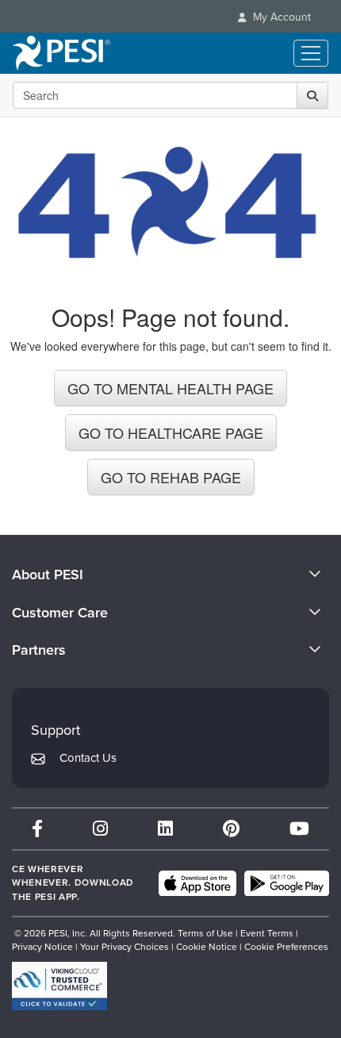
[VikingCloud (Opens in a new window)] (59, 986)
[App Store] (197, 883)
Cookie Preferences (286, 947)
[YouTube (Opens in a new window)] (299, 829)
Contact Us (88, 758)
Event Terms (266, 933)
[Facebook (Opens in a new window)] (37, 829)
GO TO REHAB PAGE (171, 477)
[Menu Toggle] (310, 53)
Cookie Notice (206, 947)
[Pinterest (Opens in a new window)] (231, 829)
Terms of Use (205, 933)
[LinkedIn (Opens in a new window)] (165, 829)
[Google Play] (286, 883)
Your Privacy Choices (124, 947)
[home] (61, 53)
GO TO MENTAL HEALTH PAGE (170, 388)
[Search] (312, 95)
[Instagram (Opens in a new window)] (100, 829)
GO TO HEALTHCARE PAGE (171, 432)
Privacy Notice (42, 947)
